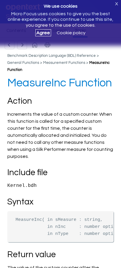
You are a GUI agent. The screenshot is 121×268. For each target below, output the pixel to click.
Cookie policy (71, 32)
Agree (43, 32)
